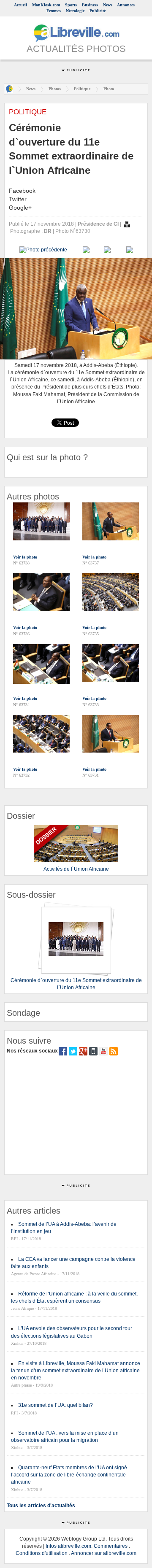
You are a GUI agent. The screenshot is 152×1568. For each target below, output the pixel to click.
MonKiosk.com (46, 5)
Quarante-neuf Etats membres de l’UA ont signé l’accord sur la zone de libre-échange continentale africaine (69, 1475)
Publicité (98, 10)
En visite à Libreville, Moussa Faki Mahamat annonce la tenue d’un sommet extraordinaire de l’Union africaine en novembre (75, 1370)
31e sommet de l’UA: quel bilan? (55, 1405)
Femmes (53, 10)
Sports (71, 5)
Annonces (126, 5)
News (107, 5)
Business (90, 5)
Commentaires (111, 1546)
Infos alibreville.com (68, 1546)
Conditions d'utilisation (42, 1553)
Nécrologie (75, 10)
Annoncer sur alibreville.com (103, 1553)
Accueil (20, 5)
